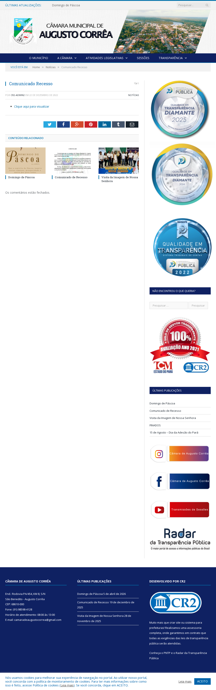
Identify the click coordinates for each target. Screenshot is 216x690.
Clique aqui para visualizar (31, 106)
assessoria (194, 628)
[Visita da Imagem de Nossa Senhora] (119, 160)
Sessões (143, 58)
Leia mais (67, 685)
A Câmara (64, 58)
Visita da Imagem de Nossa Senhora (173, 418)
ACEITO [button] (202, 681)
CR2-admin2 (18, 95)
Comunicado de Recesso (69, 5)
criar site (175, 622)
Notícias (133, 95)
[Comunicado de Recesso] (72, 160)
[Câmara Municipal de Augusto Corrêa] (108, 30)
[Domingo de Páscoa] (25, 160)
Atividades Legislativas (104, 58)
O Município (38, 58)
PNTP (167, 653)
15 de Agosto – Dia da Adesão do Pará (174, 432)
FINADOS (155, 425)
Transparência (171, 58)
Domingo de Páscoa (21, 177)
